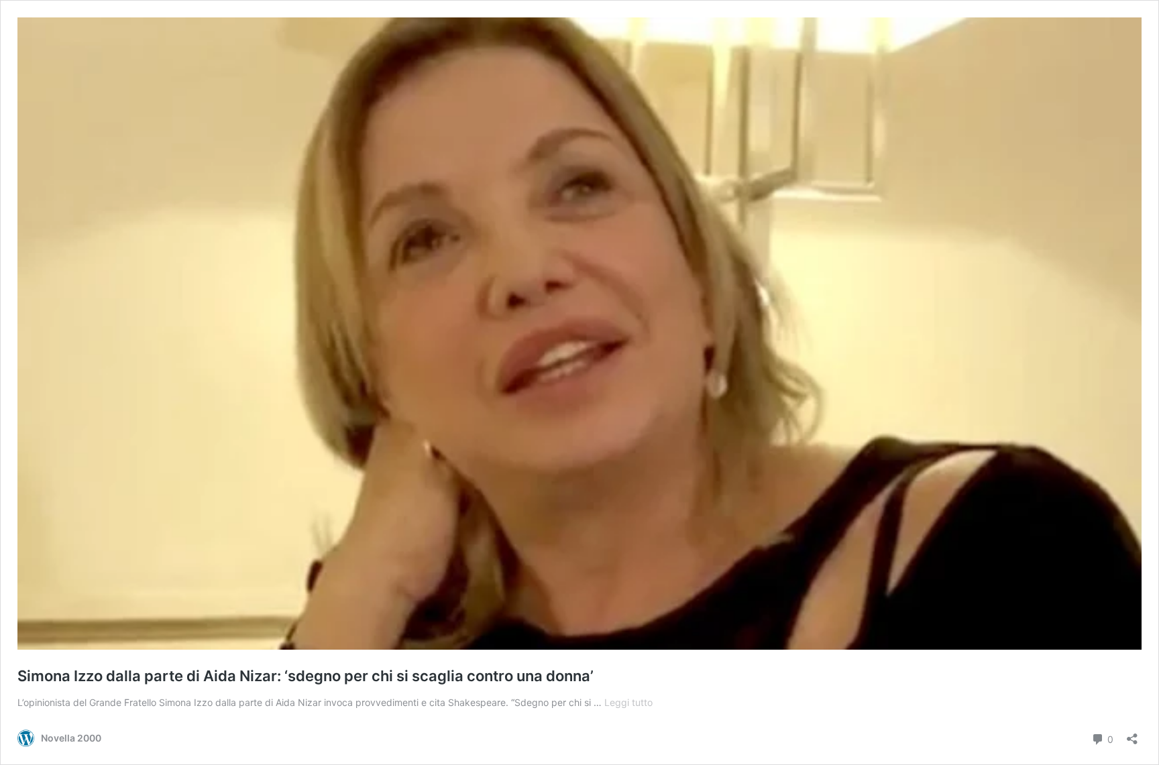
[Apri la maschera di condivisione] (1132, 734)
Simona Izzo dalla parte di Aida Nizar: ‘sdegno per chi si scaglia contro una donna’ (305, 676)
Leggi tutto (628, 702)
